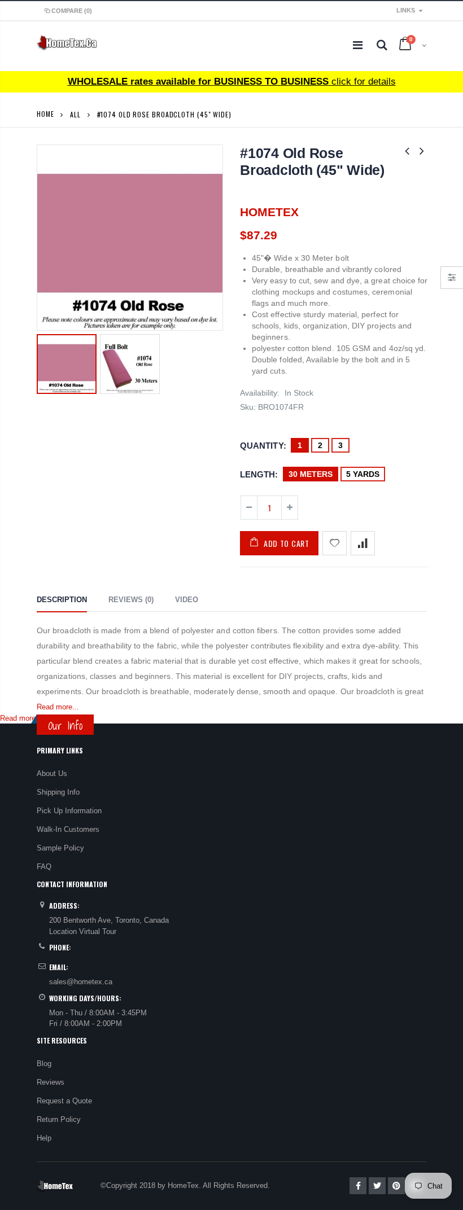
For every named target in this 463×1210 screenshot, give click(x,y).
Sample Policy (60, 848)
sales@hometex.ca (80, 981)
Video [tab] (186, 599)
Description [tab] (62, 599)
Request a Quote (64, 1101)
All (75, 114)
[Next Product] (422, 150)
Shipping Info (58, 792)
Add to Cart (286, 543)
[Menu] (357, 45)
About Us (52, 773)
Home (45, 114)
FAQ (44, 866)
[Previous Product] (407, 150)
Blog (44, 1063)
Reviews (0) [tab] (131, 599)
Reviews (50, 1082)
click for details (232, 81)
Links (405, 10)
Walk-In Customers (68, 829)
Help (44, 1138)
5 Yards (362, 474)
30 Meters (311, 474)
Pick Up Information (69, 810)
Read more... (58, 707)
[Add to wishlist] (334, 543)
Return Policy (59, 1119)
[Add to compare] (363, 543)
